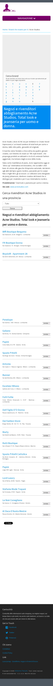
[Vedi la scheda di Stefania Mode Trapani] (46, 492)
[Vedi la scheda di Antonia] (46, 367)
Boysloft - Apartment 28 (14, 253)
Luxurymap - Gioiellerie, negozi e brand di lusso (20, 661)
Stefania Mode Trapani (14, 489)
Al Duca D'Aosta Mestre (14, 511)
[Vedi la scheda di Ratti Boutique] (46, 446)
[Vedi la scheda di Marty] (46, 435)
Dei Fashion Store (11, 420)
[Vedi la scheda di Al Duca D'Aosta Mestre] (46, 514)
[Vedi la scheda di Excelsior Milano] (46, 389)
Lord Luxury (8, 477)
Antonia (6, 363)
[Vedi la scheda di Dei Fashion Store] (46, 424)
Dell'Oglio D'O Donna (13, 409)
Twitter (11, 632)
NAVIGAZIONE (25, 18)
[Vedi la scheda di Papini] (46, 345)
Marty (5, 431)
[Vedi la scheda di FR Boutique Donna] (46, 246)
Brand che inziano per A (18, 29)
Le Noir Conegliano (12, 500)
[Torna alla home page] (9, 7)
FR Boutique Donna (12, 242)
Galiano (6, 330)
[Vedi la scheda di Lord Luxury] (46, 481)
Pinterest (12, 638)
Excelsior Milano (10, 385)
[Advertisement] (26, 53)
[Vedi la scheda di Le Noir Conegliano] (46, 503)
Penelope (7, 319)
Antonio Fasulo (21, 671)
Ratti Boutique (10, 443)
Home (4, 29)
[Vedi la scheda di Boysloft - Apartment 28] (46, 257)
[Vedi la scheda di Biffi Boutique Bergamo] (46, 235)
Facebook (13, 627)
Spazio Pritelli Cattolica (14, 454)
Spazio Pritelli (9, 352)
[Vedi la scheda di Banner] (46, 378)
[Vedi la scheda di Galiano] (46, 334)
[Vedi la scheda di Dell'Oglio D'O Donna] (46, 413)
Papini (5, 341)
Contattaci (6, 649)
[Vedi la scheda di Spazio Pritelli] (46, 356)
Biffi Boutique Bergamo (14, 231)
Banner (6, 374)
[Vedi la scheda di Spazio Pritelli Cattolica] (46, 457)
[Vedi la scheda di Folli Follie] (46, 400)
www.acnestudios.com (19, 187)
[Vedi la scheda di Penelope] (46, 323)
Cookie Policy (7, 653)
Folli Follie (7, 397)
